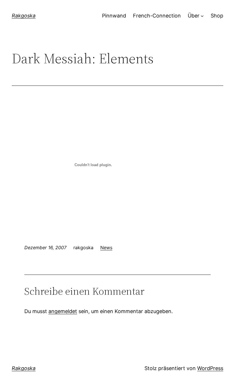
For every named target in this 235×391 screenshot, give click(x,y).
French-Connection (157, 16)
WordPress (210, 368)
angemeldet (62, 311)
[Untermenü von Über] (202, 15)
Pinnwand (114, 16)
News (106, 247)
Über (193, 16)
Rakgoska (24, 16)
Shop (217, 16)
